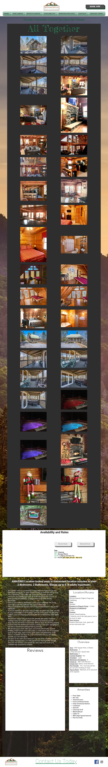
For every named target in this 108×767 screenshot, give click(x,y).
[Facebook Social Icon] (96, 762)
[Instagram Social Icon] (102, 762)
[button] (18, 13)
